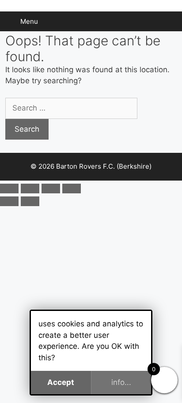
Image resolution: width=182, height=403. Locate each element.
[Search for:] (71, 108)
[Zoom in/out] (9, 188)
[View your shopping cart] (170, 21)
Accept (60, 382)
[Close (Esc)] (71, 188)
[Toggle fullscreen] (30, 188)
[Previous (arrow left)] (9, 201)
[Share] (51, 188)
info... (121, 382)
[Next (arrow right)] (30, 201)
